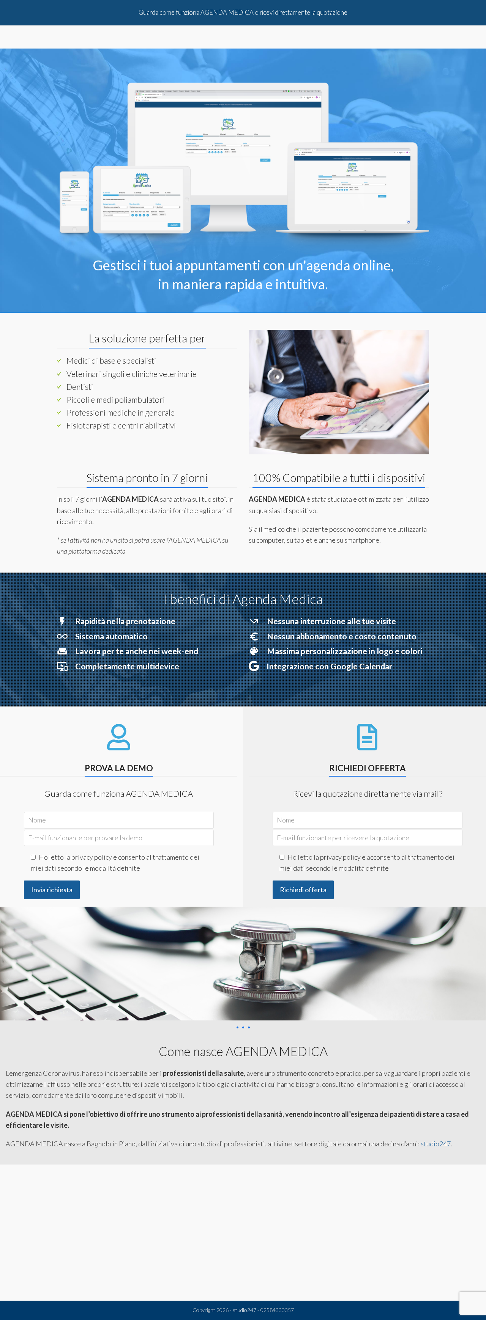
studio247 (436, 1144)
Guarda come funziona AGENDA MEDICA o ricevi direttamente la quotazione (243, 12)
